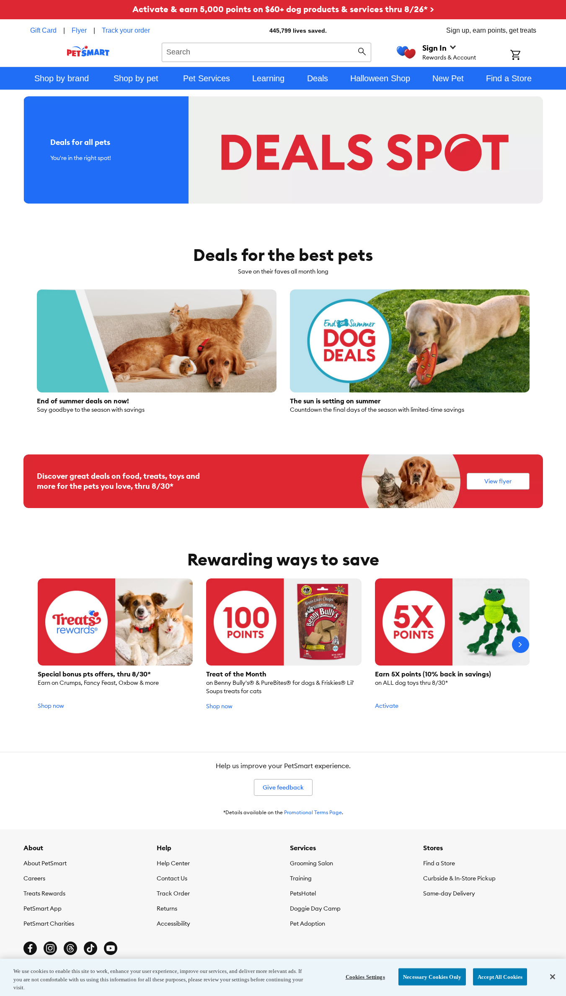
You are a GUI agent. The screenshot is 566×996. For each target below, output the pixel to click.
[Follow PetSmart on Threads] (70, 948)
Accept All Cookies (500, 976)
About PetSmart (45, 863)
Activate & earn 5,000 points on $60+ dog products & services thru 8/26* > (283, 9)
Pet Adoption (307, 923)
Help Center (173, 863)
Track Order (173, 893)
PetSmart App (42, 908)
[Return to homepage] (88, 51)
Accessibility (173, 923)
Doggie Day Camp (315, 908)
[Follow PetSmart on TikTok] (90, 948)
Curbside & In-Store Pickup (459, 878)
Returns (167, 908)
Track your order (126, 30)
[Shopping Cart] (526, 56)
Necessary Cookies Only (432, 976)
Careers (34, 878)
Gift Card (43, 30)
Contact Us (172, 878)
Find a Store (439, 863)
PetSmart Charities (48, 923)
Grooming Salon (311, 863)
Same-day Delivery (449, 893)
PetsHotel (303, 893)
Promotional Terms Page (313, 812)
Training (301, 878)
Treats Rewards (44, 893)
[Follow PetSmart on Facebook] (30, 948)
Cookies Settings (365, 976)
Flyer (79, 30)
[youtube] (110, 948)
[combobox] (267, 51)
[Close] (552, 977)
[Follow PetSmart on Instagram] (50, 948)
